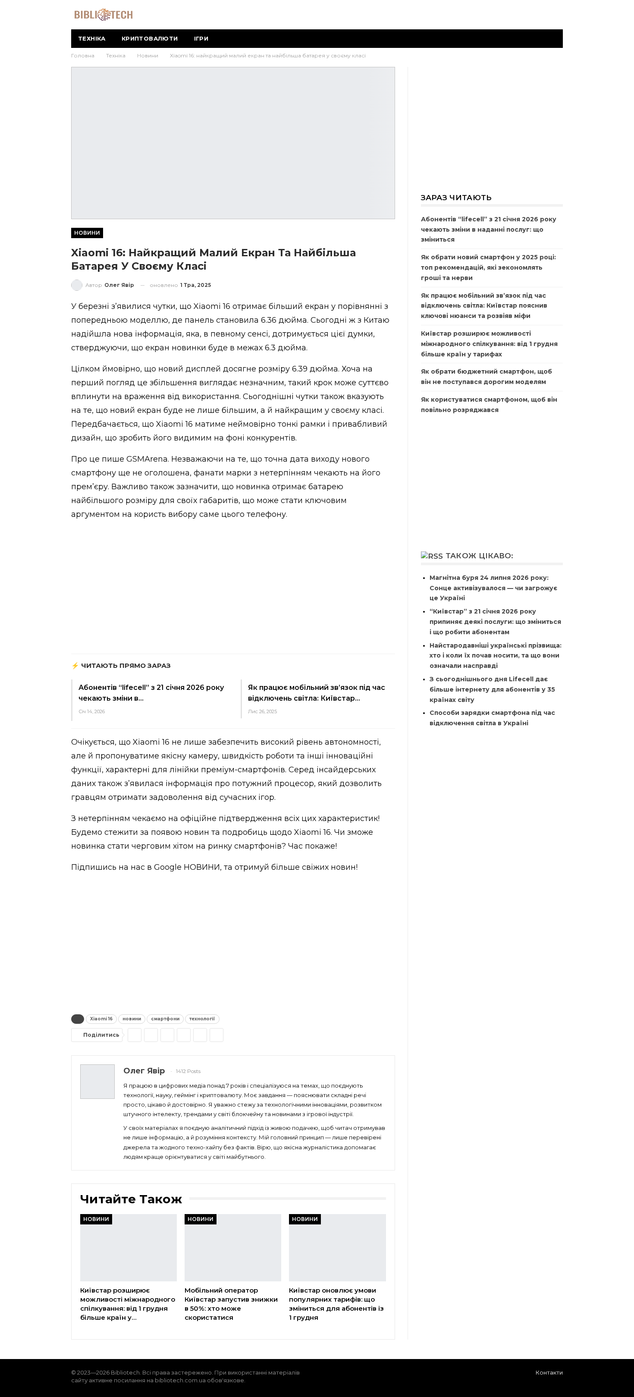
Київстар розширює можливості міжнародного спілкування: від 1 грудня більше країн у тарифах (489, 344)
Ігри (201, 38)
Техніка (92, 38)
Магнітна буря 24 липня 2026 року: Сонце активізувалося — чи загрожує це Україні (493, 588)
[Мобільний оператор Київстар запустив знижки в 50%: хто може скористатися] (233, 1248)
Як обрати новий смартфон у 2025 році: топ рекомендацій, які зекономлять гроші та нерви (488, 267)
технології (202, 1019)
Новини (87, 233)
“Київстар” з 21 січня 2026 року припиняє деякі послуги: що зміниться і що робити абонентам (495, 621)
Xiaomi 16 (101, 1019)
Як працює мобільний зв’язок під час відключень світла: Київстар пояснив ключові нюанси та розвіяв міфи (484, 306)
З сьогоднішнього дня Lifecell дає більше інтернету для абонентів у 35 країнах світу (492, 689)
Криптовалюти (150, 38)
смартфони (165, 1019)
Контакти (549, 1372)
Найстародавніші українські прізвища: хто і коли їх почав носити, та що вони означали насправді (496, 656)
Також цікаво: (480, 555)
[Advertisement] (233, 589)
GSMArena (147, 459)
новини (131, 1019)
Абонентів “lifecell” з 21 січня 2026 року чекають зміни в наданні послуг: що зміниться (488, 229)
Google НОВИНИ (187, 867)
